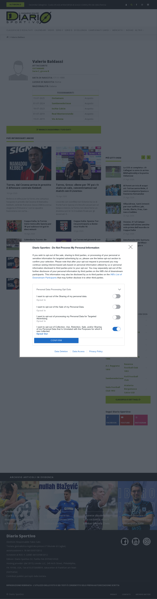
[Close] (131, 248)
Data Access (78, 351)
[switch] (117, 296)
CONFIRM (56, 340)
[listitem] (78, 289)
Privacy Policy (96, 351)
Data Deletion (61, 351)
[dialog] (78, 299)
